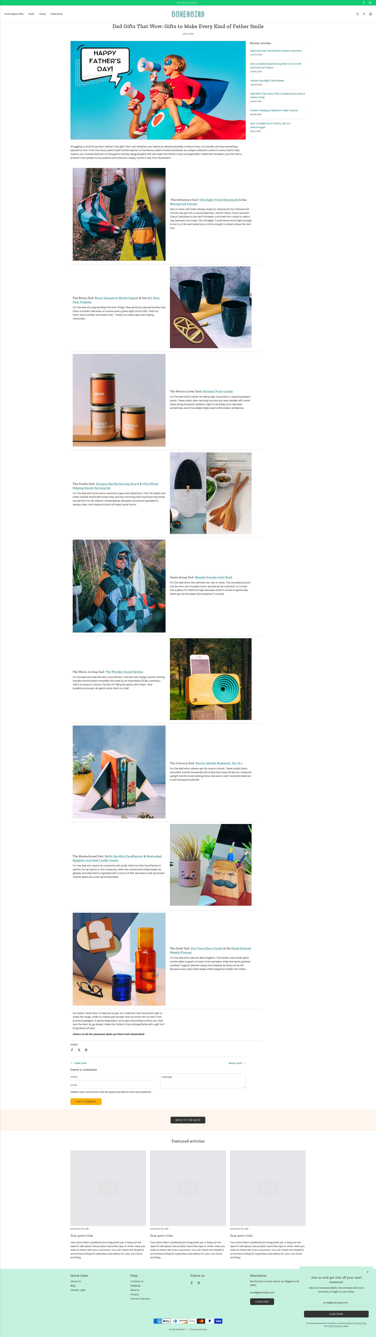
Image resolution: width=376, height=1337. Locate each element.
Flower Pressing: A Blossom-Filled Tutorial (274, 110)
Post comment (86, 1101)
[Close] (367, 1272)
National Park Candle (218, 391)
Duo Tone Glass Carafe (207, 948)
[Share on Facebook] (72, 1050)
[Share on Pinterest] (86, 1050)
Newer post (235, 1063)
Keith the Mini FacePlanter (124, 856)
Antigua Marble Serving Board (117, 484)
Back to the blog (188, 1120)
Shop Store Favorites (187, 2)
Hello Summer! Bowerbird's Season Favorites (275, 50)
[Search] (357, 14)
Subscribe (262, 1301)
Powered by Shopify (198, 1329)
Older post (80, 1063)
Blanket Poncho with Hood (213, 577)
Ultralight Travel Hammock (218, 199)
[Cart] (370, 14)
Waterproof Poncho (183, 204)
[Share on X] (79, 1050)
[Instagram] (370, 2)
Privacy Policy (361, 1323)
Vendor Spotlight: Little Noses (267, 80)
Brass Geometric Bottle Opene (116, 298)
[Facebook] (363, 2)
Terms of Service (335, 1326)
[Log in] (364, 14)
